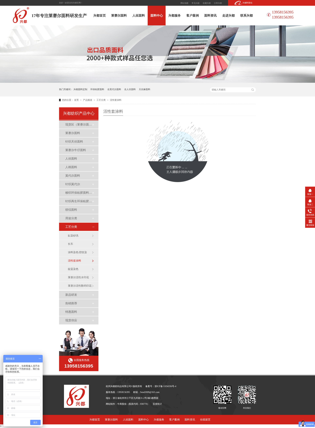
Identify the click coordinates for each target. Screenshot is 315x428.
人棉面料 (71, 167)
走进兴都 (228, 15)
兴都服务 (174, 15)
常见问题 (196, 3)
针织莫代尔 (72, 184)
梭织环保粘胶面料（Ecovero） (78, 192)
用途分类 (71, 218)
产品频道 (88, 100)
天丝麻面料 (144, 89)
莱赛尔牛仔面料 (75, 150)
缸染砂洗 (73, 235)
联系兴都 (246, 15)
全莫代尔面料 (114, 89)
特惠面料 (71, 311)
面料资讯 (210, 15)
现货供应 (71, 320)
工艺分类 (101, 100)
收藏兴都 (207, 3)
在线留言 (205, 419)
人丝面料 (138, 15)
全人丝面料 (130, 89)
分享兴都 (218, 3)
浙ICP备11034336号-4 (165, 386)
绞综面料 (71, 209)
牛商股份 (121, 404)
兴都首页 (99, 15)
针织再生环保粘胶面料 (78, 201)
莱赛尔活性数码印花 (80, 285)
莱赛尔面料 (119, 15)
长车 (70, 244)
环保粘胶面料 (97, 89)
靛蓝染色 (73, 269)
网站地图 (184, 3)
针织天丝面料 (74, 141)
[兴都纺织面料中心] (157, 81)
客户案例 (192, 15)
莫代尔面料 (72, 175)
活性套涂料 (115, 100)
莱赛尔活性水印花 (78, 277)
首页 (76, 100)
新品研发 (71, 294)
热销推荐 (71, 303)
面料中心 (156, 15)
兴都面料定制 (80, 89)
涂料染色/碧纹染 (77, 252)
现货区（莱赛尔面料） (78, 124)
